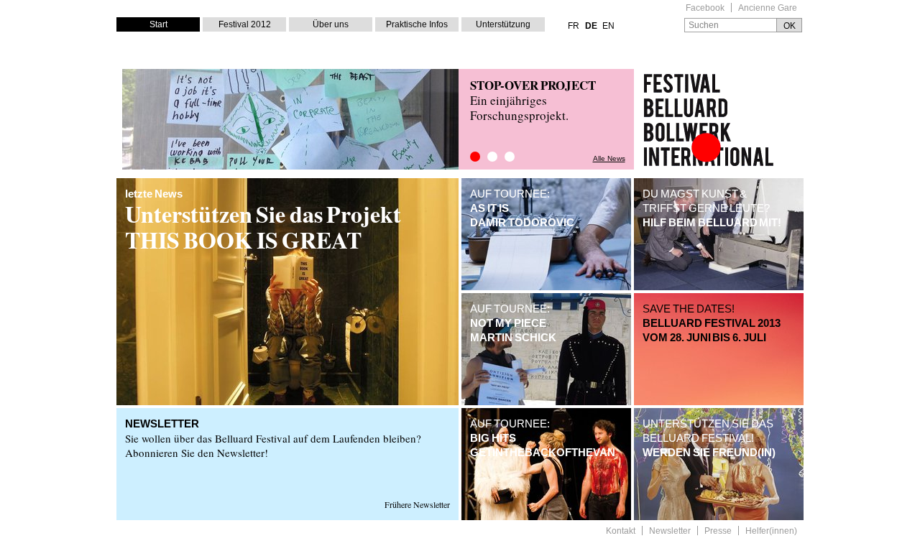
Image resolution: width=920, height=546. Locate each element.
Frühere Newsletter (417, 504)
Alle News (609, 158)
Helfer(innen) (771, 531)
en (608, 26)
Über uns (331, 24)
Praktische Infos (417, 24)
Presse (718, 531)
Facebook (705, 8)
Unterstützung (503, 24)
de (591, 26)
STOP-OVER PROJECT (533, 85)
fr (573, 26)
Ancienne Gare (767, 8)
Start (158, 24)
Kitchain (510, 157)
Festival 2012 (244, 24)
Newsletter (670, 531)
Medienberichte (492, 157)
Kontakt (620, 531)
